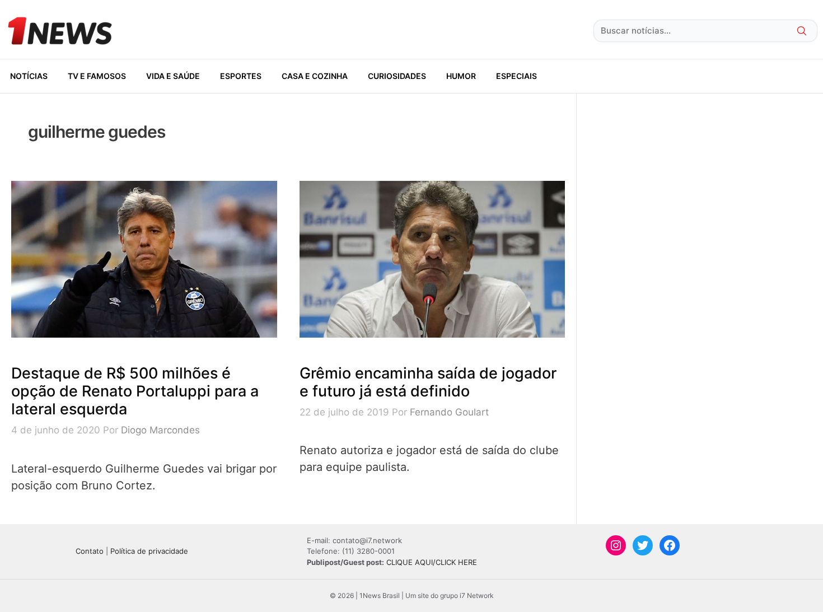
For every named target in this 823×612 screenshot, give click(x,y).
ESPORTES (240, 76)
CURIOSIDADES (397, 76)
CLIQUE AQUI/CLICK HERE (431, 562)
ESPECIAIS (516, 76)
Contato (90, 550)
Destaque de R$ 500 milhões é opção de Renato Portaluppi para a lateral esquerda (135, 391)
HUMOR (461, 76)
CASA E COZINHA (315, 76)
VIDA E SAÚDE (173, 76)
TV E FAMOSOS (97, 76)
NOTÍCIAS (29, 76)
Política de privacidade (149, 550)
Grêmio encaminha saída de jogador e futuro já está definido (428, 382)
